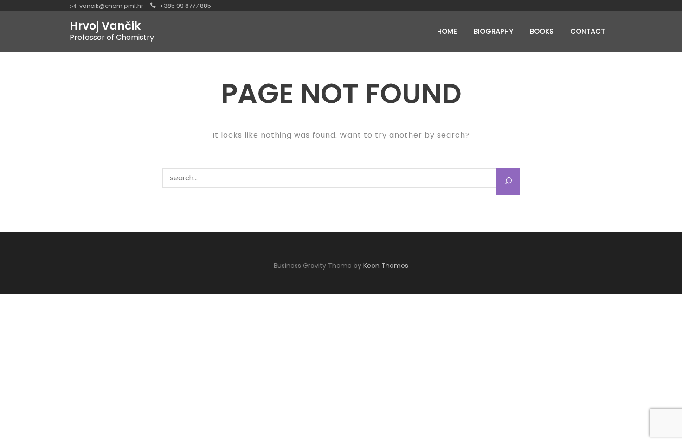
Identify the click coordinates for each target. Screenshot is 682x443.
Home (447, 31)
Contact (587, 31)
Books (541, 31)
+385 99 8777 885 (185, 5)
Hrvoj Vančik (105, 26)
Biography (493, 31)
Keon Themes (385, 265)
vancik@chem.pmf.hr (111, 5)
